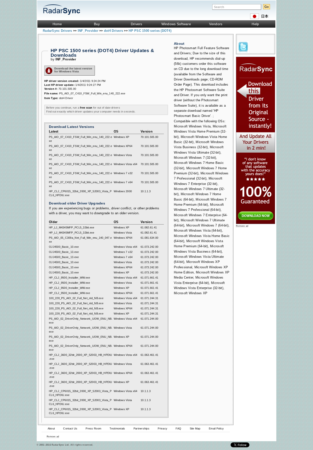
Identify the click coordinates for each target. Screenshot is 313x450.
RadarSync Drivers (58, 31)
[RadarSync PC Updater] (255, 223)
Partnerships (141, 428)
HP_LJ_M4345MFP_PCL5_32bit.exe (71, 227)
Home (57, 24)
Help (255, 24)
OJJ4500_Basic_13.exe (64, 251)
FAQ (178, 428)
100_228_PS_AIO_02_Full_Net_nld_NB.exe (76, 298)
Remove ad (53, 436)
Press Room (93, 428)
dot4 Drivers (114, 31)
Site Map (195, 428)
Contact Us (70, 428)
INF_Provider (88, 31)
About (51, 428)
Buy (97, 24)
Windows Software (176, 24)
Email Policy (216, 428)
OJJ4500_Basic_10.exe (64, 246)
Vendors (215, 24)
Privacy (162, 428)
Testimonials (117, 428)
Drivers (136, 24)
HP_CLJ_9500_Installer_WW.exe (69, 277)
